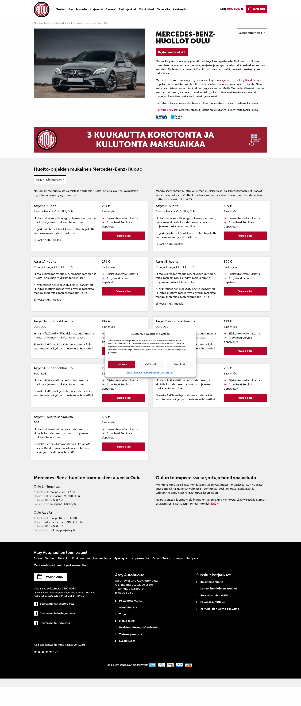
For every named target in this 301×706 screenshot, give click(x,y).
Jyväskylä (120, 558)
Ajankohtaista (128, 607)
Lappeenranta (139, 558)
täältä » (214, 503)
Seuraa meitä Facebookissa (57, 603)
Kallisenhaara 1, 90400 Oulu (62, 496)
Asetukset (179, 364)
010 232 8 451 (54, 500)
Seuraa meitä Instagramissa (57, 613)
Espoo (38, 558)
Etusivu (60, 9)
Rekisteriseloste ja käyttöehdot (158, 372)
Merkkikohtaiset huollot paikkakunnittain (61, 565)
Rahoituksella (164, 109)
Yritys (122, 614)
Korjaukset (96, 9)
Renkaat (111, 9)
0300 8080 (233, 8)
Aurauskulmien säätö (214, 595)
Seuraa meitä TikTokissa (55, 623)
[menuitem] (60, 9)
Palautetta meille (130, 601)
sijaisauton (229, 80)
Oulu (155, 558)
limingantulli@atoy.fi (63, 504)
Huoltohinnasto (77, 9)
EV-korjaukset (127, 9)
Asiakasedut (180, 9)
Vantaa (50, 558)
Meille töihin (127, 621)
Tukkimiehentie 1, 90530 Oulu (63, 522)
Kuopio (178, 558)
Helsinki (63, 558)
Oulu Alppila (43, 512)
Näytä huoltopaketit (172, 52)
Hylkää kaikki (151, 364)
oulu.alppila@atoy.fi (62, 530)
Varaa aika (163, 9)
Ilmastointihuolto (211, 582)
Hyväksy (122, 364)
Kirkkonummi (81, 558)
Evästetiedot (127, 641)
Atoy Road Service (250, 80)
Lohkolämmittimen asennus (218, 588)
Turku (166, 558)
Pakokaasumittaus (212, 602)
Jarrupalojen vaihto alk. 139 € (219, 608)
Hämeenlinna (102, 558)
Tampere (192, 558)
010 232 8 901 (54, 526)
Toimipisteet (146, 9)
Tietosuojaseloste (134, 372)
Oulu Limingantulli (47, 486)
